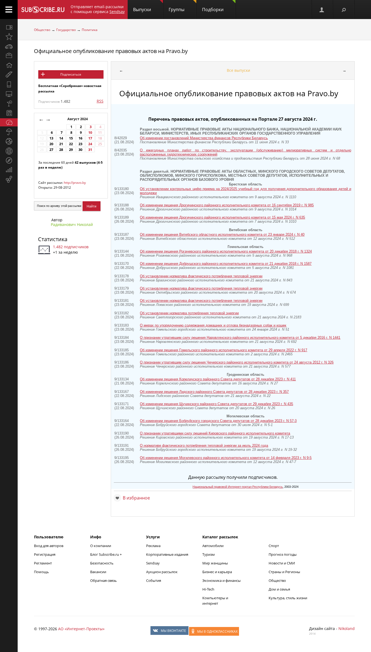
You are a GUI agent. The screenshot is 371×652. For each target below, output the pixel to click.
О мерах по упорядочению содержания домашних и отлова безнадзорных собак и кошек (213, 325)
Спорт (274, 545)
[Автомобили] (9, 46)
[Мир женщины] (9, 75)
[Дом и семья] (9, 65)
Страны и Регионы (284, 571)
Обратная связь (103, 580)
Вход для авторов (48, 545)
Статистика (52, 239)
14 (61, 138)
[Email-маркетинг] (9, 179)
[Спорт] (9, 141)
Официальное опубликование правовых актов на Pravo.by (111, 51)
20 (51, 144)
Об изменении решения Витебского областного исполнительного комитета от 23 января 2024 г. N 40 (222, 234)
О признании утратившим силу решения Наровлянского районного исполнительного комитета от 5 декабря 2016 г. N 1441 (240, 338)
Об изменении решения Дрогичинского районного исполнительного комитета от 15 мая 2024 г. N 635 (222, 217)
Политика (90, 29)
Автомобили (213, 545)
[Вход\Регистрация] (322, 9)
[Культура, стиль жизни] (9, 103)
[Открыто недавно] (9, 37)
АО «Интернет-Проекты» (81, 628)
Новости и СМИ (282, 563)
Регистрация (44, 554)
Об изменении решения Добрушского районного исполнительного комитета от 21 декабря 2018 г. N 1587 (226, 264)
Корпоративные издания (167, 554)
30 (80, 149)
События (153, 580)
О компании (100, 545)
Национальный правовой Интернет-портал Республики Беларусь (238, 486)
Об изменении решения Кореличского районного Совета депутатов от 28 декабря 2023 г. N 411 (218, 379)
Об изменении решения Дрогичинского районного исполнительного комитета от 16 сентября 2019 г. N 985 (227, 205)
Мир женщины (215, 563)
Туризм (208, 554)
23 (80, 144)
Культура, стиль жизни (288, 597)
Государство (66, 29)
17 (90, 138)
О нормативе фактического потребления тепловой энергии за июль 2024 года (204, 445)
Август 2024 (78, 119)
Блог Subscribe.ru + (106, 554)
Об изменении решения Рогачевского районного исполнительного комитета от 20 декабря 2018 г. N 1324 (226, 251)
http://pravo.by (75, 182)
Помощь (41, 571)
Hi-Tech (208, 589)
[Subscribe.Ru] (43, 9)
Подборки (213, 10)
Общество (42, 29)
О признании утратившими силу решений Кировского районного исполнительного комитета (215, 433)
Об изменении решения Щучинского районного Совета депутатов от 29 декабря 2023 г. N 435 (216, 404)
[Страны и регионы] (9, 151)
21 (61, 144)
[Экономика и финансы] (9, 170)
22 (71, 144)
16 (80, 138)
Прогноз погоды (283, 554)
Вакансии (98, 571)
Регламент (43, 563)
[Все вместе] (9, 27)
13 (51, 138)
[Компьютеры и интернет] (9, 94)
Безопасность (102, 563)
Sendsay (153, 563)
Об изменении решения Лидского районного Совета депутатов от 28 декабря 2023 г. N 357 (214, 392)
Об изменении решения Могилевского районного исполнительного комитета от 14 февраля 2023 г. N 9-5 (226, 458)
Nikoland (346, 628)
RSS (100, 101)
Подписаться (70, 74)
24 (90, 144)
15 (71, 138)
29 (71, 149)
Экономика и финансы (221, 580)
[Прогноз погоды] (9, 132)
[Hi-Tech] (9, 84)
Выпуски (142, 10)
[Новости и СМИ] (9, 113)
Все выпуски (238, 70)
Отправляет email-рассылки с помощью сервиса (98, 9)
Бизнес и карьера (217, 571)
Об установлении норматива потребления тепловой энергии (189, 313)
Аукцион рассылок (162, 571)
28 (61, 149)
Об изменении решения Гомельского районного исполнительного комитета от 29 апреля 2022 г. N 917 (223, 350)
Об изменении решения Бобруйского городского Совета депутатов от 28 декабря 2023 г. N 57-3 (218, 421)
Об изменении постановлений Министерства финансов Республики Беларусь (204, 138)
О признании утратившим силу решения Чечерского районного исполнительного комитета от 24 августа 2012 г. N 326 (237, 362)
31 (90, 149)
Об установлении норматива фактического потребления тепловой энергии (201, 276)
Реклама (153, 545)
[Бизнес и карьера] (9, 56)
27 (51, 149)
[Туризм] (9, 160)
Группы (176, 10)
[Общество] (9, 122)
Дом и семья (279, 589)
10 (90, 132)
